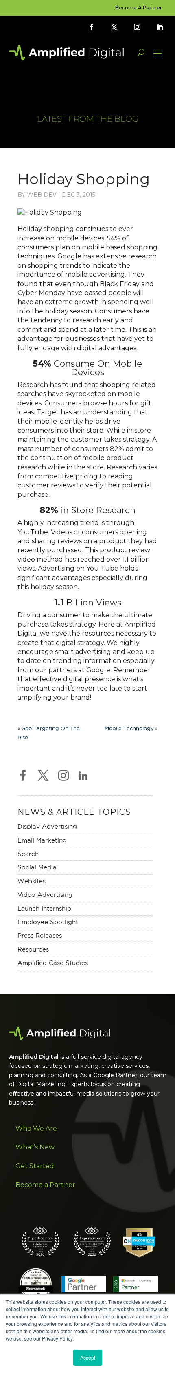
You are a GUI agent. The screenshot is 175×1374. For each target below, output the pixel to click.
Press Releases (40, 935)
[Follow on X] (114, 26)
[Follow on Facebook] (91, 26)
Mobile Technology (129, 728)
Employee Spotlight (48, 921)
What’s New (35, 1147)
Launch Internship (44, 908)
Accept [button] (87, 1357)
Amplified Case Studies (53, 962)
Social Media (37, 867)
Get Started (34, 1166)
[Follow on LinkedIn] (159, 26)
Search (28, 853)
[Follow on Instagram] (137, 26)
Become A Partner (138, 8)
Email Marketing (42, 840)
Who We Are (36, 1128)
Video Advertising (45, 894)
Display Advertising (47, 826)
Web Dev (42, 194)
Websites (32, 881)
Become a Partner (45, 1185)
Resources (33, 949)
